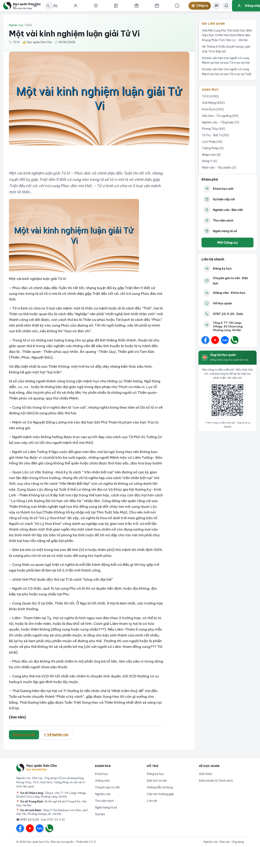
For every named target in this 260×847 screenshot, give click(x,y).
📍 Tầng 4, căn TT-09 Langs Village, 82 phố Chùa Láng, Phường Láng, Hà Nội (51, 794)
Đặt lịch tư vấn (157, 780)
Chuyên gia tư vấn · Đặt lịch (230, 280)
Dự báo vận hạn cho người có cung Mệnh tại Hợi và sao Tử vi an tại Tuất (226, 71)
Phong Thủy (213, 129)
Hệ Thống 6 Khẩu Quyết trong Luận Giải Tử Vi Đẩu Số (226, 49)
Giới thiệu (205, 774)
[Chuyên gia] (55, 5)
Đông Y (209, 161)
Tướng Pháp (212, 148)
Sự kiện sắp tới (224, 199)
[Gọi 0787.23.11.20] (234, 340)
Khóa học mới (223, 189)
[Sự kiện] (157, 5)
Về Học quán (222, 303)
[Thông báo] (226, 6)
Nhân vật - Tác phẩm (219, 167)
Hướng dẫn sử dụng (160, 787)
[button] (136, 5)
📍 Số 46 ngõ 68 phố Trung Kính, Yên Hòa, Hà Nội (51, 803)
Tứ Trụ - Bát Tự (215, 135)
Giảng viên (102, 780)
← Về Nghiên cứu (56, 734)
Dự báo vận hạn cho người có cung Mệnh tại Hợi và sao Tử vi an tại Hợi (226, 60)
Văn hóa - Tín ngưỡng (220, 116)
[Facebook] (205, 340)
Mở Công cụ (227, 242)
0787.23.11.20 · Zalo (228, 314)
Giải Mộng (213, 103)
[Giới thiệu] (177, 5)
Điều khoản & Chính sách (216, 780)
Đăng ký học (222, 268)
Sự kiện (100, 814)
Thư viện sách (223, 220)
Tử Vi (210, 96)
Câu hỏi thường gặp (160, 794)
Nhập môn (211, 155)
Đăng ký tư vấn (24, 734)
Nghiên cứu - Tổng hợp (220, 122)
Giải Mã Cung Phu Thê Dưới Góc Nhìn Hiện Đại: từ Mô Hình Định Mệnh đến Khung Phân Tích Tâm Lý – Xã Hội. (227, 35)
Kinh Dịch (213, 109)
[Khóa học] (35, 5)
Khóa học (101, 774)
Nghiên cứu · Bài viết (228, 210)
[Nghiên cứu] (96, 5)
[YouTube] (215, 340)
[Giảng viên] (75, 5)
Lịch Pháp (212, 142)
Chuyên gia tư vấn (107, 787)
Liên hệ (152, 801)
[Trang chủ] (14, 5)
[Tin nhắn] (216, 6)
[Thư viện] (116, 5)
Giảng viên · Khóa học (229, 293)
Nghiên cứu (16, 25)
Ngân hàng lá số (225, 231)
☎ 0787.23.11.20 (27, 819)
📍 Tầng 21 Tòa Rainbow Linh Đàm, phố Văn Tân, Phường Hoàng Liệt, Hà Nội (52, 812)
